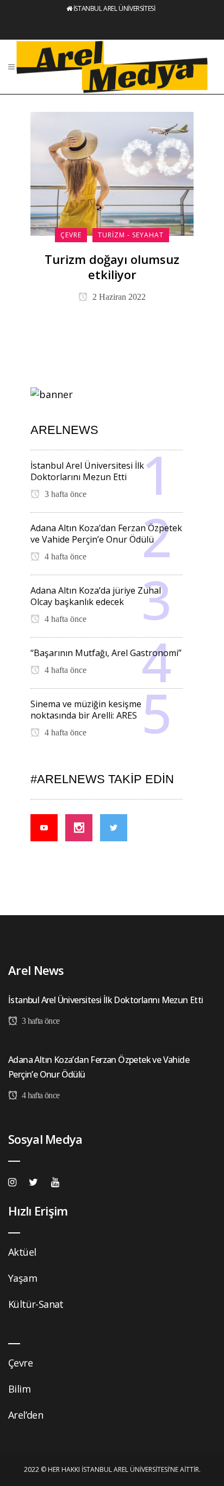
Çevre (20, 1362)
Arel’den (25, 1414)
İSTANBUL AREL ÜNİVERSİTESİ (114, 8)
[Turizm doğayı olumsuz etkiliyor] (112, 172)
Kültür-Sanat (36, 1304)
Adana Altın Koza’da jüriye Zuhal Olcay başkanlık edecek (95, 596)
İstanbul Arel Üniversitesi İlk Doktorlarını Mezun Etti (87, 471)
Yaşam (22, 1277)
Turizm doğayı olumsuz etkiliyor (112, 266)
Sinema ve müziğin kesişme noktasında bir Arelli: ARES (85, 709)
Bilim (19, 1388)
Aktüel (22, 1251)
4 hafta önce (64, 556)
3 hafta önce (64, 494)
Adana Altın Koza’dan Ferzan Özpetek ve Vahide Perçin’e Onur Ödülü (106, 533)
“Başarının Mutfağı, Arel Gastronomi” (106, 653)
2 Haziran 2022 (118, 296)
